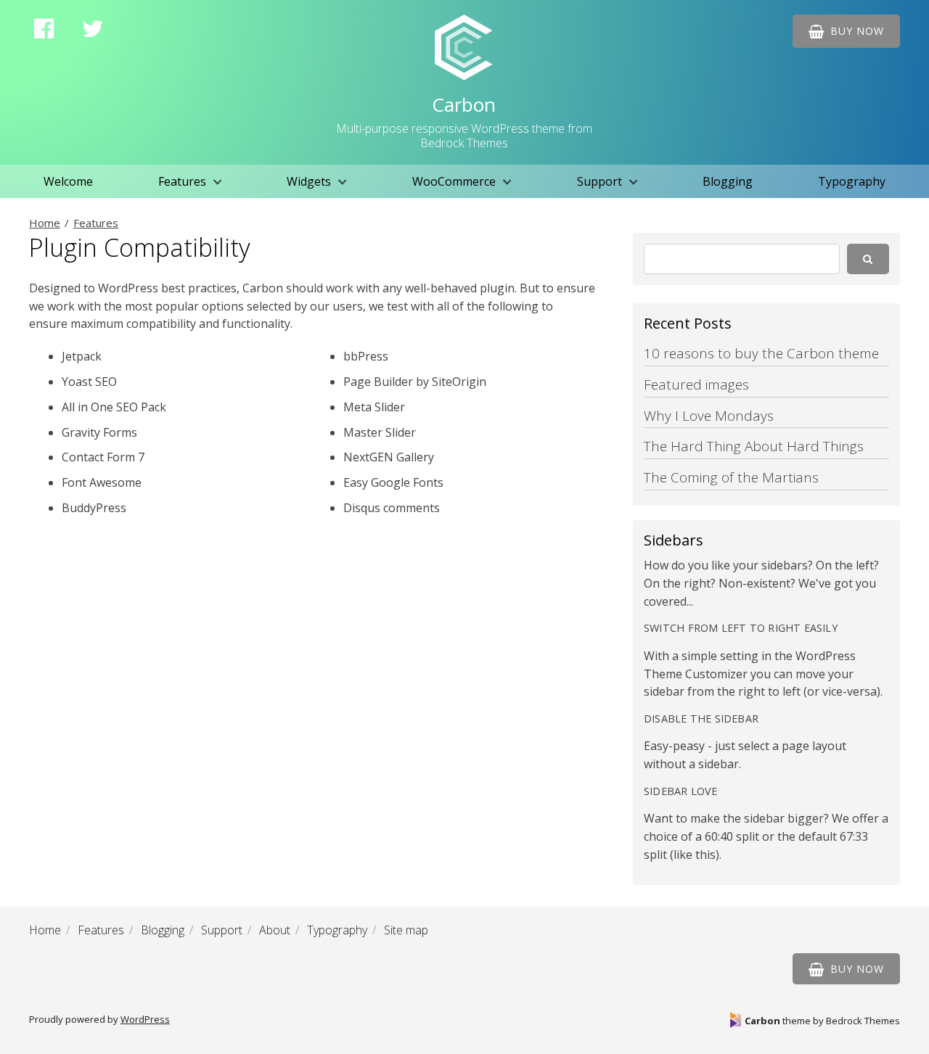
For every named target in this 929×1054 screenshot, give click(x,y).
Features (182, 181)
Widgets (309, 181)
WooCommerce (454, 181)
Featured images (696, 384)
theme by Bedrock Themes (822, 1020)
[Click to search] (868, 259)
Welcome (68, 181)
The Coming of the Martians (731, 477)
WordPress (145, 1019)
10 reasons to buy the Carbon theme (761, 353)
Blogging (728, 181)
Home (44, 222)
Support (599, 181)
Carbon (464, 104)
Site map (406, 930)
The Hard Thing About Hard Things (754, 446)
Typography (851, 181)
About (274, 930)
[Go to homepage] (463, 48)
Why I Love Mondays (709, 415)
